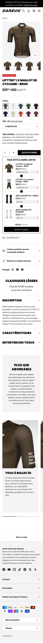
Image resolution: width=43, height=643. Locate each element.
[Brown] (5, 106)
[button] (34, 10)
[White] (13, 106)
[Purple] (28, 114)
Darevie (9, 636)
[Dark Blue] (5, 114)
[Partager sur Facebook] (17, 269)
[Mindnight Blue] (21, 106)
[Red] (36, 114)
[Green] (28, 106)
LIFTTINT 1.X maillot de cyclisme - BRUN (24, 165)
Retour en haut (21, 537)
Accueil (4, 18)
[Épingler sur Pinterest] (22, 269)
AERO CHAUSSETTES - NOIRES (27, 196)
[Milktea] (13, 114)
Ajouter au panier (29, 153)
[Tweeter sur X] (12, 269)
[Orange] (21, 114)
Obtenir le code (30, 5)
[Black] (36, 106)
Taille (12, 121)
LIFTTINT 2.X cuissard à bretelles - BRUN (24, 180)
